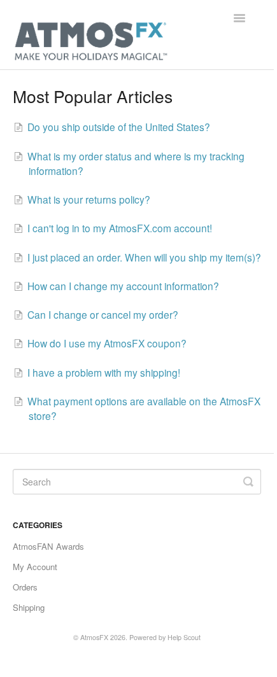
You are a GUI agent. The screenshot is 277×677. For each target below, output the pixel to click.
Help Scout (184, 637)
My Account (35, 567)
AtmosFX (94, 637)
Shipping (29, 607)
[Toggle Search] (248, 481)
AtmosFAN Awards (48, 546)
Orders (25, 587)
